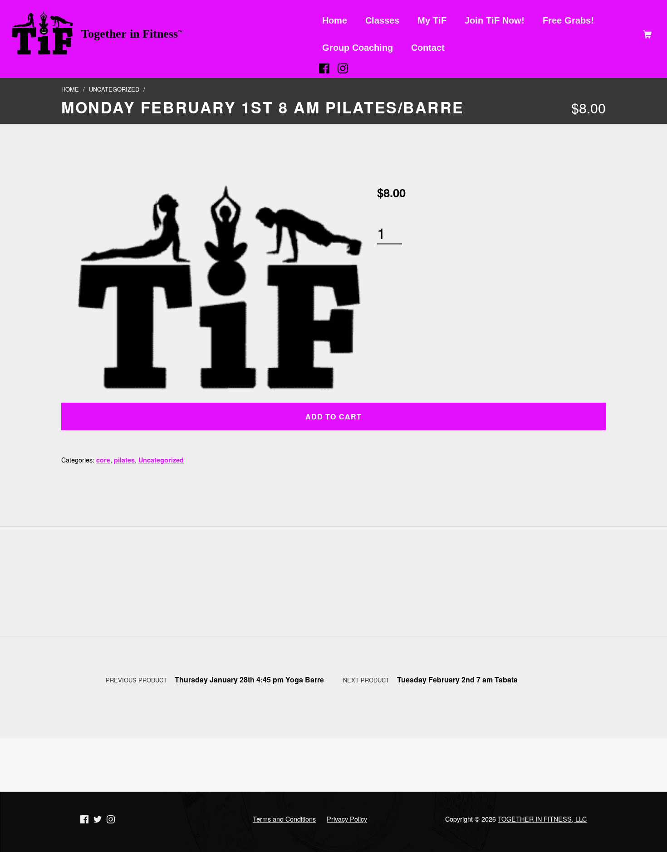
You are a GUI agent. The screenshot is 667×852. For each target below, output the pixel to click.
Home (70, 89)
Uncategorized (114, 89)
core (103, 459)
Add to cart (333, 416)
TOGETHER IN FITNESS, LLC (542, 818)
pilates (124, 459)
